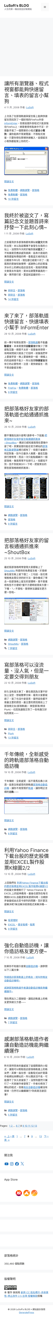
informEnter (10, 123)
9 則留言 (13, 392)
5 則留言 (12, 1114)
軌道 (30, 788)
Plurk (11, 733)
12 (32, 1125)
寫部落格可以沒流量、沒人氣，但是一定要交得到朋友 (26, 671)
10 (26, 1125)
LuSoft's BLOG (16, 5)
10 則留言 (13, 199)
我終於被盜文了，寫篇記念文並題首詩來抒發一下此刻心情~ (26, 221)
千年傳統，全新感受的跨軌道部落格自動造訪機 (26, 760)
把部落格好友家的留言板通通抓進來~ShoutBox (25, 439)
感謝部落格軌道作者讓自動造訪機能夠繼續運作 (26, 1045)
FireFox (12, 388)
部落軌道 (33, 342)
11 (29, 1125)
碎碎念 (11, 290)
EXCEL (12, 924)
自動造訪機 (32, 966)
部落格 (35, 190)
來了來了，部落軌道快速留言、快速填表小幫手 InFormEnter (26, 321)
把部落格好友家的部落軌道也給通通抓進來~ (26, 414)
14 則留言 (13, 299)
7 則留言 (12, 648)
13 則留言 (13, 737)
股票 (32, 924)
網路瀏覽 (25, 190)
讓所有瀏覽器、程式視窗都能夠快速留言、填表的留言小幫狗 (26, 92)
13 (35, 1125)
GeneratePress (26, 1312)
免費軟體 (13, 190)
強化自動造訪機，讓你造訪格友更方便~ (26, 948)
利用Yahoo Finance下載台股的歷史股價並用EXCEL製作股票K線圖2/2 (26, 859)
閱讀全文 (9, 181)
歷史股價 (23, 924)
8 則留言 (12, 833)
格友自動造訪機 (31, 1087)
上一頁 (9, 1136)
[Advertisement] (26, 45)
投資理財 (13, 920)
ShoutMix (9, 570)
